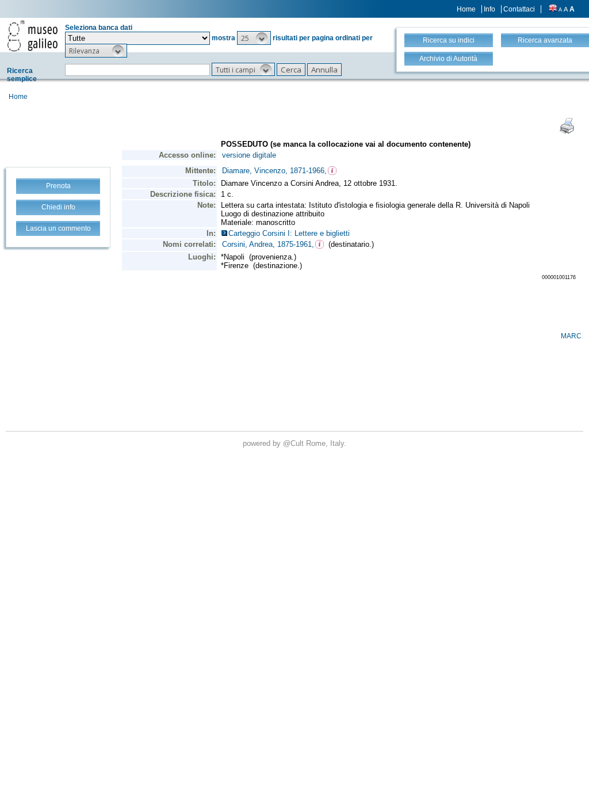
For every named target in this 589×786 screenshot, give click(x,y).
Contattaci (519, 9)
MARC (571, 336)
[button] (254, 38)
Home (466, 9)
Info (489, 9)
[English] (553, 9)
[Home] (32, 36)
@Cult (294, 443)
